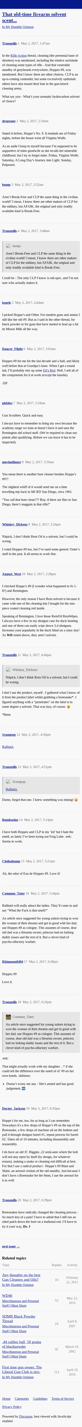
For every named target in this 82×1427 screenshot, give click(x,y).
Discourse (25, 1416)
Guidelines (40, 1398)
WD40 (7, 1296)
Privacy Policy (12, 1407)
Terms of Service (63, 1398)
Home (6, 1398)
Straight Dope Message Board (22, 4)
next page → (11, 1246)
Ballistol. (8, 747)
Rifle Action (19, 55)
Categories (22, 1398)
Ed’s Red (49, 370)
